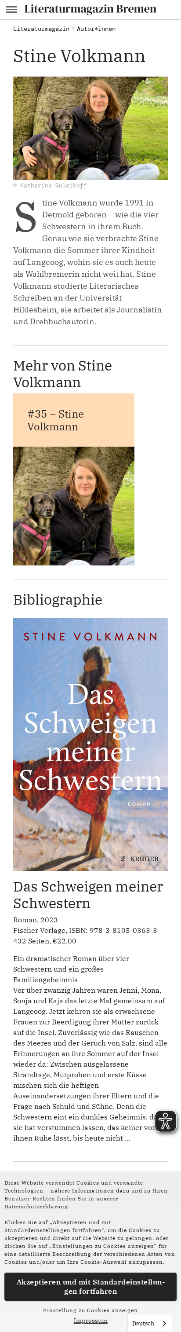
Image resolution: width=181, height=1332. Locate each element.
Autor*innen (96, 29)
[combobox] (149, 1323)
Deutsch (143, 1323)
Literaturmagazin (41, 29)
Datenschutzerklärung (36, 1206)
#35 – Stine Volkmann (55, 420)
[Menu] (11, 9)
